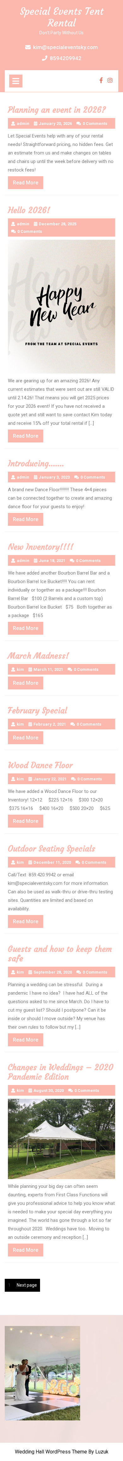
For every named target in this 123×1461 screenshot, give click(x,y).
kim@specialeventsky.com (65, 47)
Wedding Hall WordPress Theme (51, 1452)
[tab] (15, 81)
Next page (27, 1285)
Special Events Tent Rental (61, 17)
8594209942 (65, 58)
